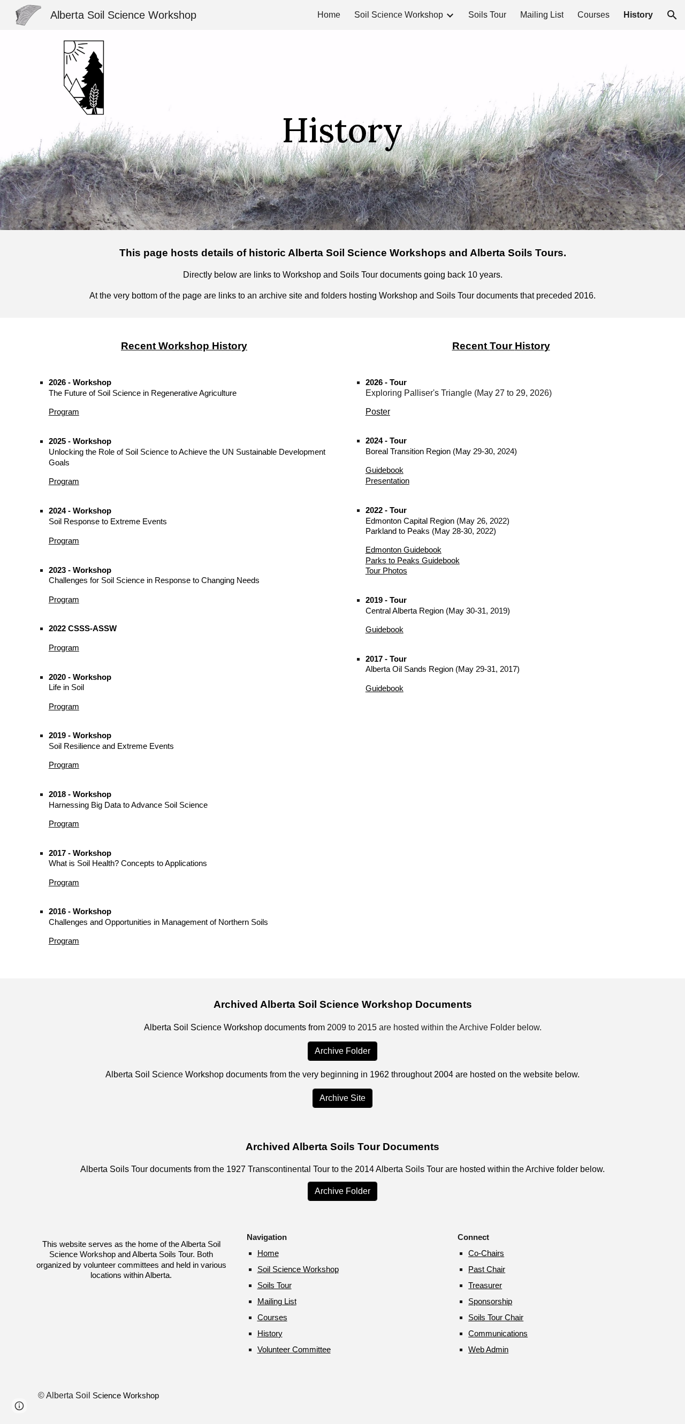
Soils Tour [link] (487, 14)
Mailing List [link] (542, 14)
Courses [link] (593, 14)
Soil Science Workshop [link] (398, 14)
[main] (342, 130)
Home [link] (328, 14)
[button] (672, 15)
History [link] (638, 14)
